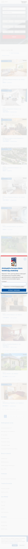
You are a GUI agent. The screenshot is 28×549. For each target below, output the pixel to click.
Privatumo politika (19, 286)
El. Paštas (4, 281)
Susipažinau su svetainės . (14, 286)
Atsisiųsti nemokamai (14, 290)
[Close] (24, 259)
